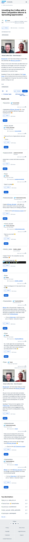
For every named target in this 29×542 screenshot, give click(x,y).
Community (9, 1)
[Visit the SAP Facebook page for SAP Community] (10, 523)
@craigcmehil (4, 58)
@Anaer (4, 307)
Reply (5, 120)
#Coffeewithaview (14, 314)
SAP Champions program (18, 210)
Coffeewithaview (5, 86)
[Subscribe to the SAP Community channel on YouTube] (15, 523)
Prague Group (6, 405)
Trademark (7, 535)
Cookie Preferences (7, 538)
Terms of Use (22, 527)
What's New (13, 317)
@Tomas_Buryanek (15, 60)
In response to (14, 131)
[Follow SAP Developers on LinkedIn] (18, 523)
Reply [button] (25, 91)
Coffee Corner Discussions (8, 5)
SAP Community (5, 34)
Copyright (7, 531)
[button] (3, 28)
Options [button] (26, 18)
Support (22, 535)
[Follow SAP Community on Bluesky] (13, 523)
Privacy (7, 527)
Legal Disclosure (21, 531)
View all (3, 516)
